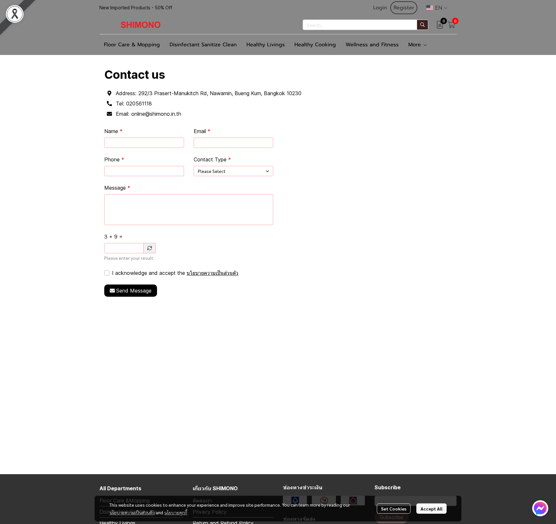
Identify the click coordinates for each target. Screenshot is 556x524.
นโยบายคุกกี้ (175, 512)
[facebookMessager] (540, 508)
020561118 (139, 103)
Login (380, 8)
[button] (437, 8)
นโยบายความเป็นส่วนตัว (212, 273)
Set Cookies (393, 508)
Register (404, 8)
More (415, 45)
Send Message (134, 290)
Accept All (431, 508)
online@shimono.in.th (156, 114)
